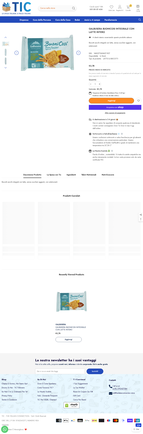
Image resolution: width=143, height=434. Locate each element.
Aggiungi (111, 100)
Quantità (92, 79)
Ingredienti (71, 174)
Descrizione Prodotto (32, 174)
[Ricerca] (57, 8)
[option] (47, 53)
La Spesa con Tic (54, 174)
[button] (17, 53)
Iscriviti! (95, 371)
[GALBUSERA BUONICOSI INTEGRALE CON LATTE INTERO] (72, 301)
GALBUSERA (61, 324)
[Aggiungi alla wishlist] (138, 100)
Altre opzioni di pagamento (115, 113)
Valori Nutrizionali (88, 174)
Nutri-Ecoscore (108, 174)
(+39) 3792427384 (120, 388)
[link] (18, 250)
